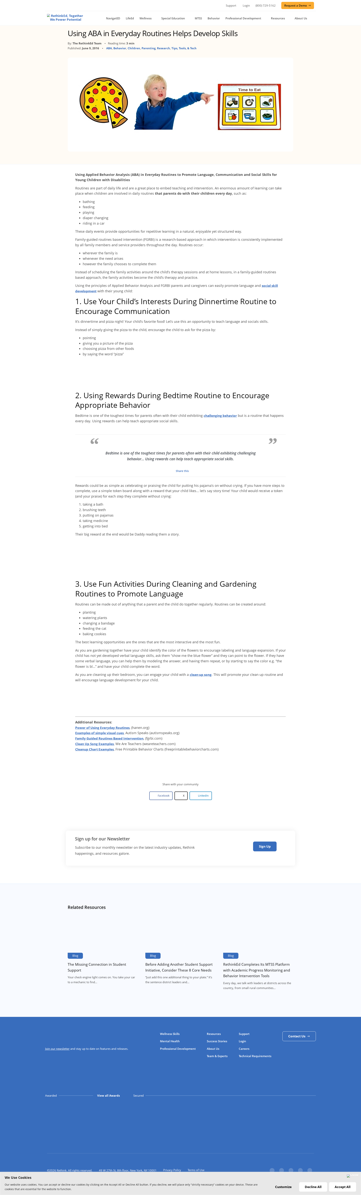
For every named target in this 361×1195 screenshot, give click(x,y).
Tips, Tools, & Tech (183, 48)
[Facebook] (272, 1170)
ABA (109, 48)
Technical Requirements (255, 1056)
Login (246, 5)
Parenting (148, 48)
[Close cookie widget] (352, 1176)
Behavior (214, 18)
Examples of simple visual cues (99, 733)
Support (231, 5)
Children (134, 48)
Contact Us (296, 1036)
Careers (244, 1049)
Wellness (146, 18)
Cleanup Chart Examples (94, 749)
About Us (301, 18)
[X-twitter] (281, 1170)
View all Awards (108, 1095)
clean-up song (201, 674)
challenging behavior (220, 415)
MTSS (198, 18)
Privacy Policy (172, 1170)
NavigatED (113, 18)
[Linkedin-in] (291, 1170)
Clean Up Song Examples (94, 744)
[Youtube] (309, 1170)
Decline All (313, 1187)
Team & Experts (217, 1056)
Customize (283, 1187)
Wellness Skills (170, 1034)
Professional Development (243, 18)
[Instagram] (300, 1170)
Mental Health (170, 1041)
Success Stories (217, 1041)
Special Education (173, 18)
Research (163, 48)
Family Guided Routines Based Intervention (109, 738)
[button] (161, 796)
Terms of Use (196, 1170)
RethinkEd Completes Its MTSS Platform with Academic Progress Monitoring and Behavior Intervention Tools (256, 970)
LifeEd (130, 18)
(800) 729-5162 (266, 5)
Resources (278, 18)
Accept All (342, 1187)
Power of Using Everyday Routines (102, 728)
